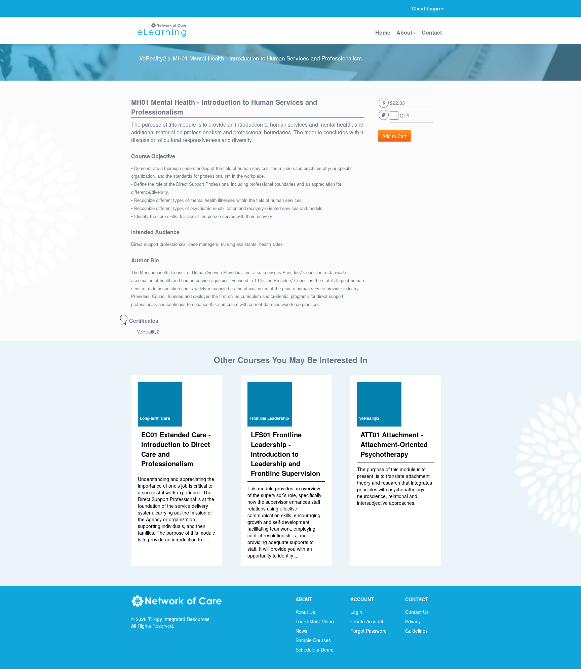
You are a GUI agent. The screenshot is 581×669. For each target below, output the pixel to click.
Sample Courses (313, 640)
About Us (305, 612)
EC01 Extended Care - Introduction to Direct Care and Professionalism (176, 449)
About (404, 32)
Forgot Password (368, 630)
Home (382, 32)
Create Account (366, 621)
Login (356, 612)
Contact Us (417, 612)
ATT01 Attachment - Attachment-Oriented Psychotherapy (394, 444)
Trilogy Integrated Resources (178, 619)
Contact (432, 32)
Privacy (413, 621)
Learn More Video (315, 621)
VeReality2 (152, 58)
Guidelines (416, 630)
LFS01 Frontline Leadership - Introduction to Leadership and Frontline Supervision (285, 454)
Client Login (426, 8)
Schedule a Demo (315, 649)
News (301, 630)
